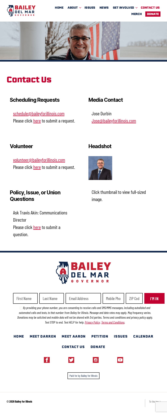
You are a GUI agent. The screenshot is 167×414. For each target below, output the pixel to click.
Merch (136, 14)
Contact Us (150, 7)
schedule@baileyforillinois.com (38, 113)
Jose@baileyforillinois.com (114, 120)
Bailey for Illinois (23, 401)
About (73, 7)
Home (59, 7)
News (104, 7)
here (37, 120)
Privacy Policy (92, 322)
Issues (89, 7)
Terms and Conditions (112, 322)
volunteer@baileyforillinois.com (39, 160)
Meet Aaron (74, 336)
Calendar (143, 336)
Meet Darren (43, 336)
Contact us (73, 346)
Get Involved (123, 7)
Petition (99, 336)
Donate (153, 14)
